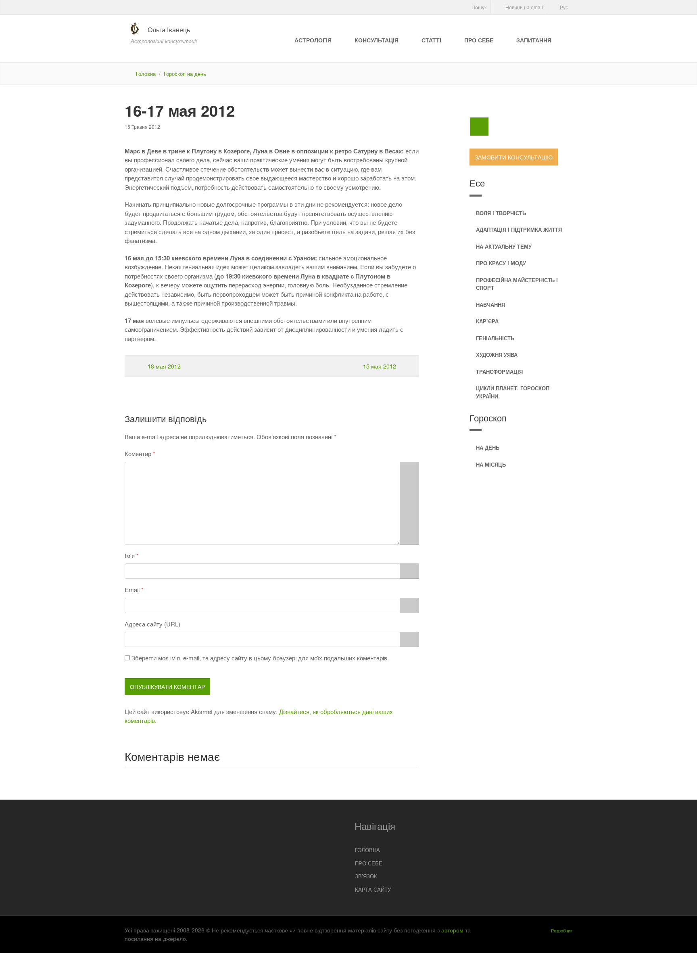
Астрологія (313, 40)
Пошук (478, 7)
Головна (146, 73)
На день (487, 447)
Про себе (478, 40)
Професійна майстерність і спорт (517, 284)
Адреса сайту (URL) (152, 624)
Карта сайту (373, 889)
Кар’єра (487, 321)
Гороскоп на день (185, 73)
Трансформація (499, 371)
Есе (477, 182)
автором (452, 930)
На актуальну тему (504, 246)
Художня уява (497, 354)
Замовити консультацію (514, 157)
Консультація (377, 40)
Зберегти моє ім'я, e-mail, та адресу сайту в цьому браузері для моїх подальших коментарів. (260, 657)
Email (132, 589)
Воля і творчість (501, 213)
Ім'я (130, 555)
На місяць (491, 464)
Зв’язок (366, 876)
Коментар (138, 453)
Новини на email (523, 7)
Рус (563, 7)
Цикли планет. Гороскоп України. (512, 392)
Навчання (490, 304)
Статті (431, 40)
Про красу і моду (501, 263)
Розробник (561, 930)
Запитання (533, 40)
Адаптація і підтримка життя (519, 229)
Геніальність (495, 338)
